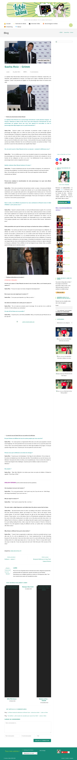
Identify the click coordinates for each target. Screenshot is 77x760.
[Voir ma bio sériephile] (64, 184)
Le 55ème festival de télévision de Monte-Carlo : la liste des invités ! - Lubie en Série (28, 712)
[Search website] (71, 25)
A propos (71, 758)
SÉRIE (25, 71)
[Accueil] (57, 32)
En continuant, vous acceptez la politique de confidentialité (64, 311)
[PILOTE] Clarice (12, 699)
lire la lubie (67, 218)
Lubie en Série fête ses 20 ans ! (64, 154)
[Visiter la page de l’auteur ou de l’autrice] (8, 571)
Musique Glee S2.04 (27, 587)
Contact (67, 758)
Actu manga (42, 750)
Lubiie (7, 71)
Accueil (62, 758)
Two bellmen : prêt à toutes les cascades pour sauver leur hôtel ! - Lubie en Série (27, 715)
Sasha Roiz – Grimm (68, 32)
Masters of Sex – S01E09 (44, 699)
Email (57, 305)
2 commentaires (34, 71)
